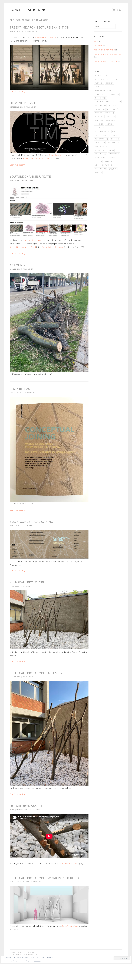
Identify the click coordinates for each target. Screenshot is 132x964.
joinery (110, 116)
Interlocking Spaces (104, 113)
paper (115, 131)
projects (100, 142)
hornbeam (112, 109)
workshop (100, 169)
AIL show (115, 79)
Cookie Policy (37, 961)
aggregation (101, 79)
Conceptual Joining (28, 10)
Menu (118, 10)
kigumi (99, 124)
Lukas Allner (32, 31)
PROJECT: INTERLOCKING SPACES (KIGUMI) (107, 54)
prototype (113, 142)
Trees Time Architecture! (46, 37)
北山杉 (98, 172)
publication (101, 146)
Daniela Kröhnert (28, 180)
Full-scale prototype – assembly (36, 673)
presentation (101, 139)
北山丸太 (112, 169)
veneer (108, 161)
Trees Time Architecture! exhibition (39, 27)
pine (115, 135)
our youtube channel (34, 240)
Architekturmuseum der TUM (23, 247)
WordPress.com (30, 954)
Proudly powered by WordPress (23, 952)
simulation (100, 154)
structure (114, 154)
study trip (100, 157)
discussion (100, 98)
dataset (114, 94)
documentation (102, 101)
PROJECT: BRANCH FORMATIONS (104, 50)
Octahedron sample (26, 806)
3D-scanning (101, 75)
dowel (117, 101)
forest (112, 105)
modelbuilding (102, 131)
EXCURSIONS (98, 45)
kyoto (109, 124)
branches (100, 87)
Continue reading (19, 91)
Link (11, 882)
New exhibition (22, 103)
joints (99, 120)
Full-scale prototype (27, 582)
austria (99, 83)
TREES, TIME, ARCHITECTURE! (36, 158)
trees (98, 161)
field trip (100, 105)
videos (99, 165)
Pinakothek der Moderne (52, 247)
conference (101, 94)
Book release (21, 388)
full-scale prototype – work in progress (43, 878)
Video (12, 810)
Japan (99, 116)
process (115, 139)
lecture (99, 128)
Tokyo (111, 157)
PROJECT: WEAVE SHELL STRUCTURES (106, 61)
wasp (108, 165)
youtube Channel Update (30, 176)
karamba (110, 120)
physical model (102, 135)
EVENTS (96, 41)
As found (17, 265)
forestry (100, 109)
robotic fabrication (104, 150)
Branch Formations (57, 155)
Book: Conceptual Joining (31, 521)
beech (109, 83)
